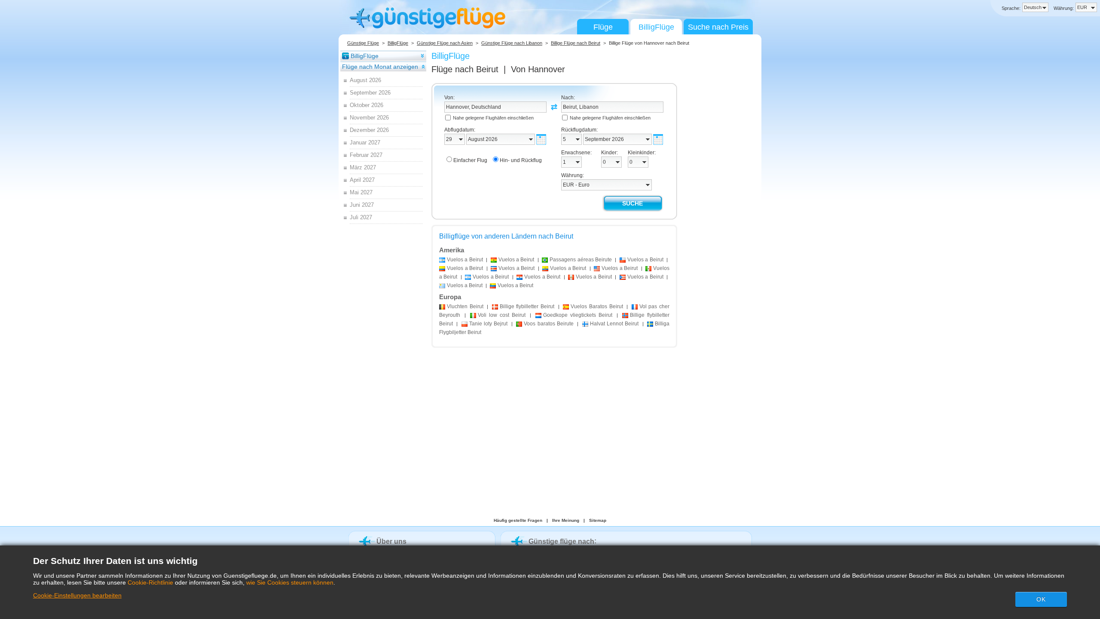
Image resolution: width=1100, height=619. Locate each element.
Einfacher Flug (470, 160)
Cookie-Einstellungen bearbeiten (77, 595)
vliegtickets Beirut (577, 315)
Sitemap (597, 520)
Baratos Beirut (597, 306)
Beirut (465, 306)
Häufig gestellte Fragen (518, 520)
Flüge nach (464, 69)
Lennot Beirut (614, 324)
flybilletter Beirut (527, 306)
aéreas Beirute (581, 260)
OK (1041, 599)
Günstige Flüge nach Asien (445, 43)
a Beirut (465, 260)
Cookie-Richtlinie (150, 582)
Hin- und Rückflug (521, 160)
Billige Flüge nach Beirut (575, 43)
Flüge (603, 27)
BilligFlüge (656, 27)
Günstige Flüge (363, 43)
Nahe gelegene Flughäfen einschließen (493, 117)
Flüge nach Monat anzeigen (380, 66)
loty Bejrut (488, 324)
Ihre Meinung (565, 520)
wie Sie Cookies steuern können (289, 582)
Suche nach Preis (718, 27)
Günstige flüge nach (561, 541)
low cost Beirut (502, 315)
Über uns (391, 541)
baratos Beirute (549, 324)
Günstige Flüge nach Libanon (511, 43)
